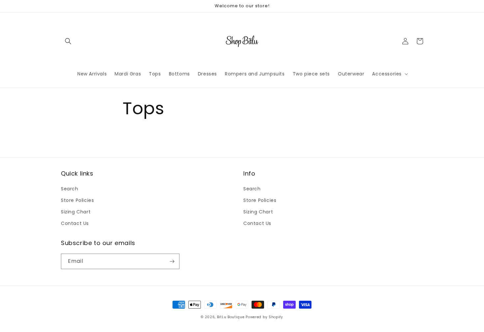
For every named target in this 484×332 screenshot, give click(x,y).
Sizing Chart (76, 211)
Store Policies (77, 200)
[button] (68, 41)
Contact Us (75, 223)
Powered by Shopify (264, 317)
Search (69, 188)
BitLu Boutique (231, 317)
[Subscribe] (172, 261)
